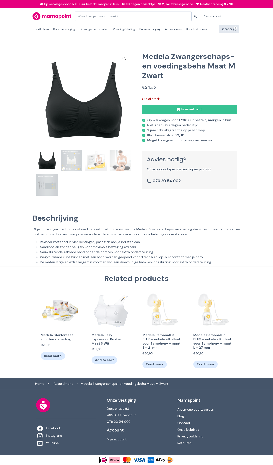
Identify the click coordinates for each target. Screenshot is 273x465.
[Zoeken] (195, 16)
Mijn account (212, 16)
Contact (183, 423)
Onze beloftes (188, 429)
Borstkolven (41, 29)
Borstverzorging (64, 29)
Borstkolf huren (196, 29)
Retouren (184, 443)
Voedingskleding (124, 29)
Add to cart (104, 360)
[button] (189, 109)
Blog (180, 416)
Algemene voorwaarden (195, 409)
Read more (53, 356)
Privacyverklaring (190, 436)
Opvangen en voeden (93, 29)
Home (39, 383)
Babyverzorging (149, 29)
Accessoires (173, 29)
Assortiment (63, 383)
